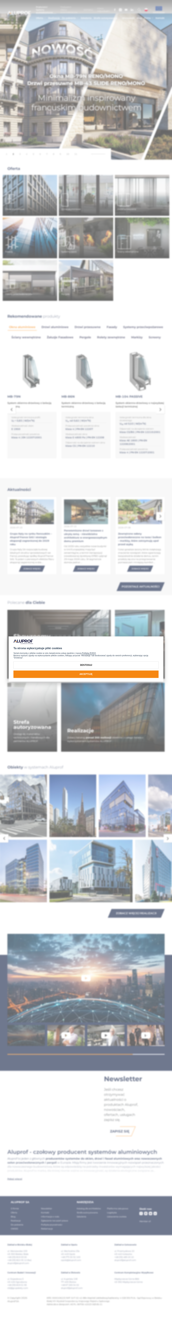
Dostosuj (86, 665)
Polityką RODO (89, 653)
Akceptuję (86, 674)
